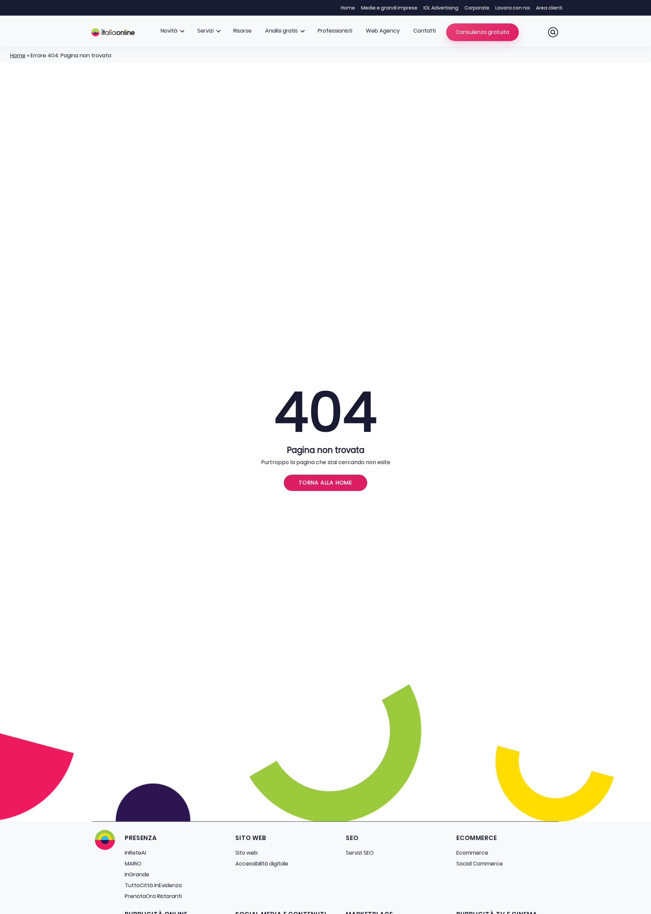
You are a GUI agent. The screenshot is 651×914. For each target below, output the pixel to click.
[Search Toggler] (553, 32)
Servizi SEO (360, 853)
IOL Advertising (440, 7)
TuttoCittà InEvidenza (153, 885)
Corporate (477, 7)
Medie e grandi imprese (389, 7)
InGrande (137, 874)
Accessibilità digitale (261, 864)
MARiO (133, 864)
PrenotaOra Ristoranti (153, 896)
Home (348, 7)
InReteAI (135, 853)
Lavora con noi (512, 7)
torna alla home (325, 483)
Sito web (246, 853)
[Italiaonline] (113, 32)
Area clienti (549, 7)
